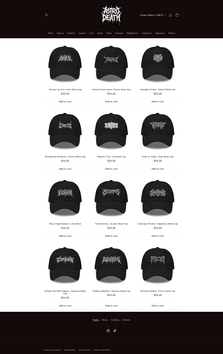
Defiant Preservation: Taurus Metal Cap (112, 89)
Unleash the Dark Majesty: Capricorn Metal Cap (65, 292)
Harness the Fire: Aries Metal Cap (65, 89)
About (105, 320)
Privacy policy (85, 350)
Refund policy (70, 350)
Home (96, 320)
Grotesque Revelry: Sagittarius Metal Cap (158, 224)
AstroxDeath (55, 350)
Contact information (102, 350)
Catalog (115, 320)
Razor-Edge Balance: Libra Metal (65, 224)
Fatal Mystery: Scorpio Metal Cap (111, 224)
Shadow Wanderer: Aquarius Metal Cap (111, 291)
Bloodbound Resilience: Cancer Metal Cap (65, 157)
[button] (46, 15)
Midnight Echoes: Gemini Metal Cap (157, 89)
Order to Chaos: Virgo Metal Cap (158, 157)
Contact (126, 320)
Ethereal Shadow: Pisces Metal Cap (157, 291)
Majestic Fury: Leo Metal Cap (111, 157)
